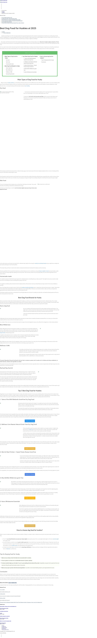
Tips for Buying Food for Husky (47, 60)
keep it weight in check (44, 271)
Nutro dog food (9, 68)
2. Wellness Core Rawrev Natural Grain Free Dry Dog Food (30, 62)
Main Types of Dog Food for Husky (11, 57)
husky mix (31, 429)
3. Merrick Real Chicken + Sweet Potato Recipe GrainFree (30, 66)
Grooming (4, 8)
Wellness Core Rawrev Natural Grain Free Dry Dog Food (19, 424)
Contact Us (4, 626)
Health (3, 6)
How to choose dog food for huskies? (46, 57)
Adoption (3, 3)
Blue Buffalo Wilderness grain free (13, 478)
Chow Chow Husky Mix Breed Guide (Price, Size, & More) (13, 22)
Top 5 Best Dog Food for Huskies (30, 56)
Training (3, 7)
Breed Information (3, 608)
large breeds (2, 332)
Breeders (3, 4)
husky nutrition (11, 82)
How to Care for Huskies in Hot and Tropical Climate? (12, 20)
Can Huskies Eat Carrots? (7, 21)
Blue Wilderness (9, 70)
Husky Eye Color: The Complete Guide (9, 18)
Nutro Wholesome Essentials (11, 501)
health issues (14, 545)
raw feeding (27, 85)
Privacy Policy (4, 627)
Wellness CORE (9, 71)
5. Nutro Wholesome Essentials (30, 72)
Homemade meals (10, 64)
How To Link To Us (5, 629)
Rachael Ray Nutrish (10, 73)
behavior (8, 548)
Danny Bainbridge (7, 32)
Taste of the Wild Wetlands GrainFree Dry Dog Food (18, 399)
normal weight (56, 539)
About (3, 625)
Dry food (7, 60)
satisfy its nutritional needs (40, 263)
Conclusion (43, 62)
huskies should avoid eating (27, 287)
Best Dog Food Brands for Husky (12, 66)
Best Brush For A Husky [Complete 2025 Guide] (11, 19)
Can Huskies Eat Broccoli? (7, 17)
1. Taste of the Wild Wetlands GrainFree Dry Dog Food (30, 59)
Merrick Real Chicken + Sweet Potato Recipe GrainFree (19, 452)
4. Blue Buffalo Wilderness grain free (30, 69)
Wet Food (8, 62)
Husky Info (4, 5)
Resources (4, 628)
